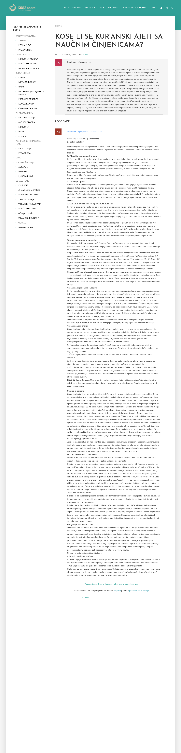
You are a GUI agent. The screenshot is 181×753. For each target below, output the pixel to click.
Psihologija (24, 148)
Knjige (101, 8)
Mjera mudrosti (27, 82)
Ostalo (22, 222)
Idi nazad (86, 597)
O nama (153, 8)
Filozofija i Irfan (25, 113)
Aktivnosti (90, 8)
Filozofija (23, 127)
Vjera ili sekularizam (29, 204)
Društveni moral (27, 63)
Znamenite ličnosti (29, 190)
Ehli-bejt (23, 185)
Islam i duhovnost (28, 218)
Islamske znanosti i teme (134, 8)
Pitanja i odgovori (72, 8)
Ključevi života (26, 103)
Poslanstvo (24, 45)
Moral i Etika (23, 54)
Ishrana (22, 171)
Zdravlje (23, 166)
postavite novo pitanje (139, 590)
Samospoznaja (26, 199)
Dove (18, 157)
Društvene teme (27, 208)
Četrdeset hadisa (27, 108)
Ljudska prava (25, 176)
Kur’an (21, 77)
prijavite (117, 590)
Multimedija (113, 8)
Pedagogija (24, 153)
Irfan (21, 131)
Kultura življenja (25, 162)
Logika (22, 136)
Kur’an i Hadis (23, 73)
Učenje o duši (25, 213)
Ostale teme (22, 180)
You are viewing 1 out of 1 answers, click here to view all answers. (112, 584)
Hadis (21, 86)
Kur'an (86, 55)
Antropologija (26, 122)
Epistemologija (26, 117)
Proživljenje (25, 49)
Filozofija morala (28, 58)
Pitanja (58, 25)
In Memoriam (25, 227)
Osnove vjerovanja (25, 36)
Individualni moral (29, 68)
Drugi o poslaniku (28, 194)
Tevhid (22, 40)
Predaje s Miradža (28, 99)
